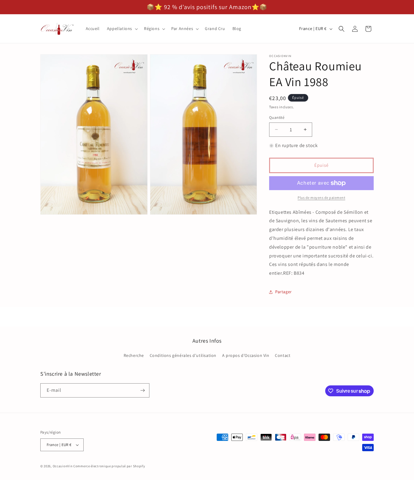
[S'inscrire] (142, 390)
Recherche (134, 355)
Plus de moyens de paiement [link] (321, 197)
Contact (282, 355)
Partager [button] (283, 291)
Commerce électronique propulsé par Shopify (109, 466)
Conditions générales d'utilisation (183, 355)
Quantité (276, 117)
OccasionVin (63, 466)
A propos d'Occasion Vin (245, 355)
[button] (121, 28)
